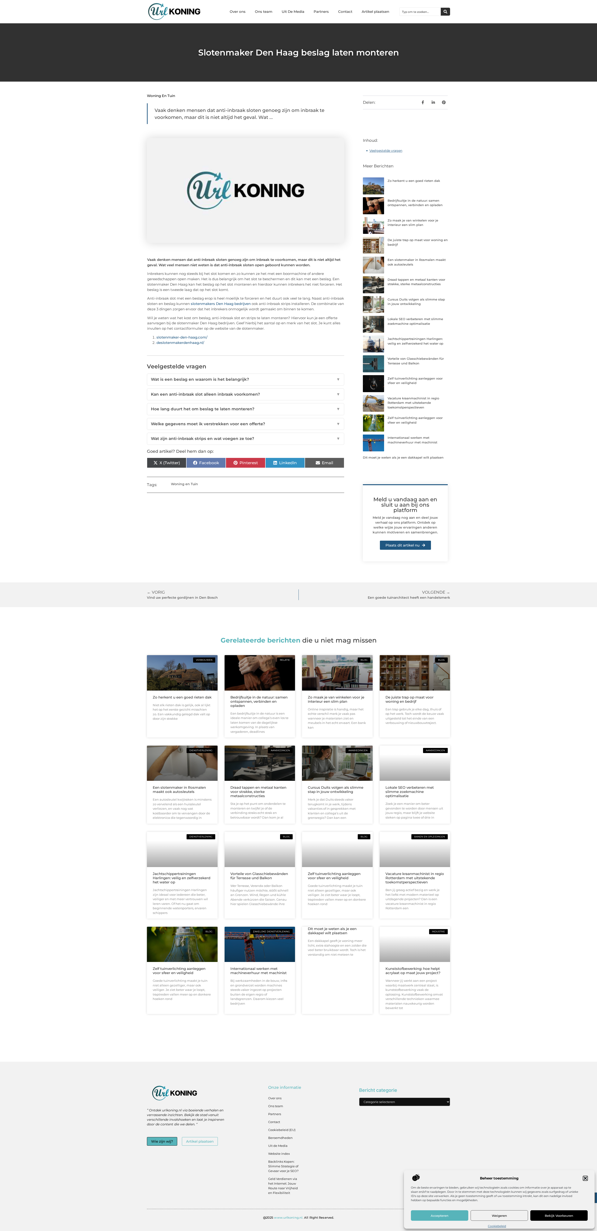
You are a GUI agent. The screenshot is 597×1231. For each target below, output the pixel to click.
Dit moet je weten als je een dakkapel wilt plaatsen (403, 457)
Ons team (263, 11)
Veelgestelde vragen (385, 151)
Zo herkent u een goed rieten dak (414, 181)
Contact (345, 11)
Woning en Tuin (161, 95)
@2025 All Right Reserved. (298, 1217)
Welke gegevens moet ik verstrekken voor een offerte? (245, 424)
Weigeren (499, 1215)
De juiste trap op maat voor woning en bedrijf (409, 699)
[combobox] (420, 12)
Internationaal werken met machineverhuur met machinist (258, 970)
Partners (321, 11)
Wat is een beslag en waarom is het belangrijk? (245, 379)
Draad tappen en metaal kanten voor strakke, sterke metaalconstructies (258, 791)
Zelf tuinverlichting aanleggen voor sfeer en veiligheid (334, 875)
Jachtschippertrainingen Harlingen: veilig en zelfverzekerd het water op (181, 877)
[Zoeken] (445, 12)
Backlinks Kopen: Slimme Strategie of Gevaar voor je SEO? (283, 1166)
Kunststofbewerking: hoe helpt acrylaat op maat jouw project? (413, 970)
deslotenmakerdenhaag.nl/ (180, 342)
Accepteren (439, 1215)
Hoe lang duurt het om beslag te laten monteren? (245, 409)
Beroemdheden (280, 1138)
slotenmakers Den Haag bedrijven (221, 303)
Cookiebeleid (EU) (281, 1130)
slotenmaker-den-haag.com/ (181, 337)
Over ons (238, 11)
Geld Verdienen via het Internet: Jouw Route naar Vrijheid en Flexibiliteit (283, 1186)
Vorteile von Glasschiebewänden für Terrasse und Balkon (259, 875)
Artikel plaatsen (375, 11)
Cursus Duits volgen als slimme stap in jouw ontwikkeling (335, 789)
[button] (585, 1178)
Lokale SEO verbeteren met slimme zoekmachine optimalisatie (409, 791)
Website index (279, 1153)
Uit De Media (293, 11)
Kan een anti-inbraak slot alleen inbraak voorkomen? (245, 394)
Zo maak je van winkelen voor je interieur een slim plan (336, 699)
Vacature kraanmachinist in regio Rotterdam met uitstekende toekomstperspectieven (413, 402)
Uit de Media (278, 1146)
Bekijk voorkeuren (559, 1215)
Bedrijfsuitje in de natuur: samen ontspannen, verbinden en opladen (259, 701)
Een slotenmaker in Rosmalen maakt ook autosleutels (179, 789)
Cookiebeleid (497, 1226)
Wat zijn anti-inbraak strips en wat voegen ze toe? (245, 438)
